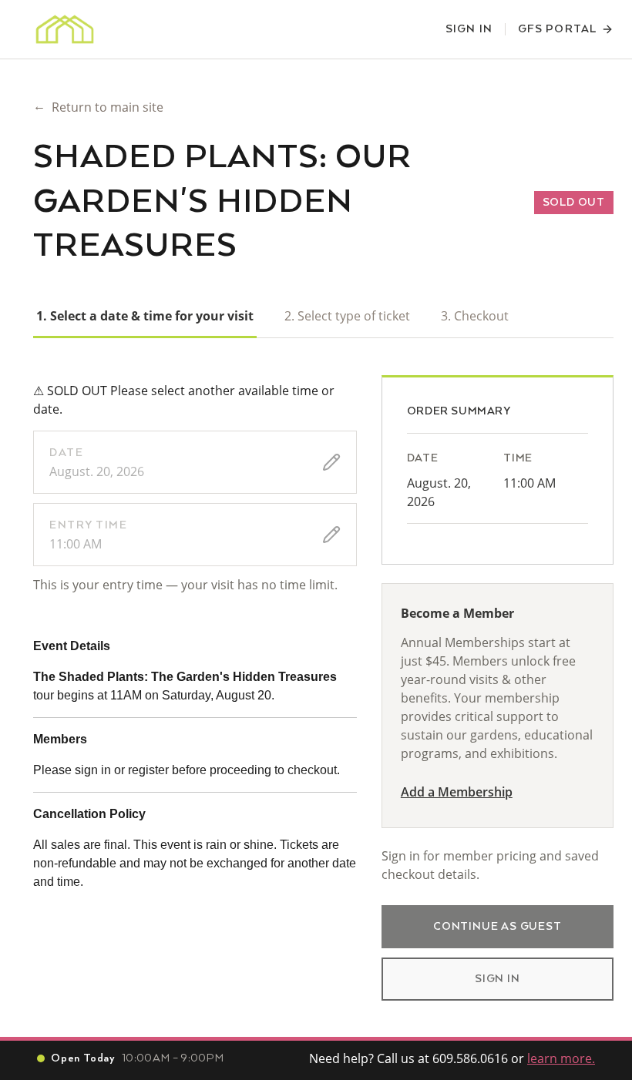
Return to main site (98, 106)
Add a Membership (457, 791)
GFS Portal (557, 29)
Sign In (468, 29)
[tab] (145, 315)
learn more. (561, 1058)
